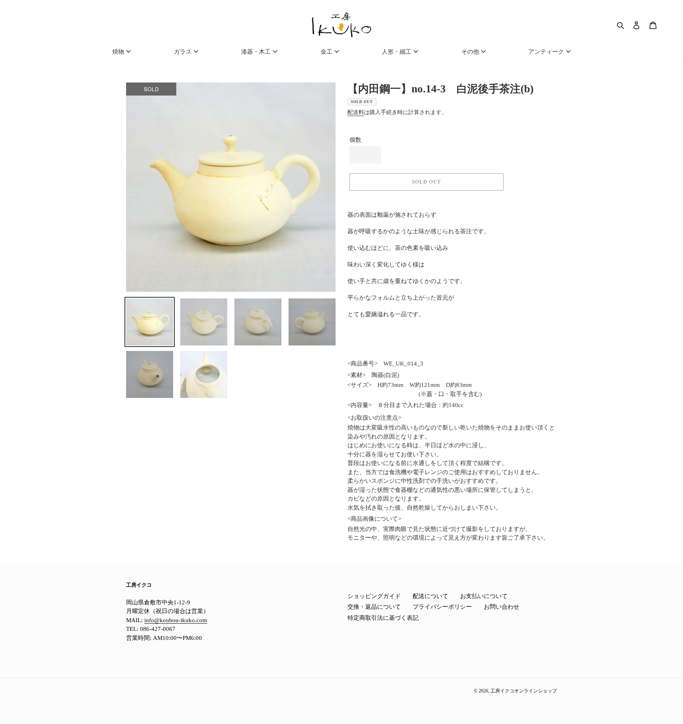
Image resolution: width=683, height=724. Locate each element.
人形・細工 (396, 52)
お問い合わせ (501, 607)
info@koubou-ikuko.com (175, 620)
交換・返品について (374, 607)
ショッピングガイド (374, 596)
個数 (355, 140)
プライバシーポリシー (442, 607)
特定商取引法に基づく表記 (383, 618)
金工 (326, 52)
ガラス (183, 52)
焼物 (118, 52)
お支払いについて (484, 596)
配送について (430, 596)
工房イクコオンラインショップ (524, 691)
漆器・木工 (256, 52)
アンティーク (546, 52)
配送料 (355, 112)
